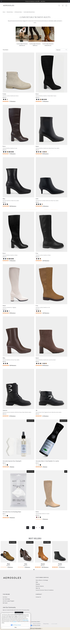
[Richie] (36, 517)
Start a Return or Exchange (42, 580)
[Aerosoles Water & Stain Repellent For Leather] (7, 465)
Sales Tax (38, 588)
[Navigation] (35, 1)
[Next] (68, 1)
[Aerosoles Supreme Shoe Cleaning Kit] (5, 465)
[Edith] (36, 204)
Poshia (60, 564)
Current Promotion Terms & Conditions (44, 590)
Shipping (38, 584)
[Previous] (1, 1)
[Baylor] (36, 151)
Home (4, 12)
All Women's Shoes (18, 12)
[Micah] (3, 311)
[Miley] (3, 204)
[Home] (8, 5)
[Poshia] (3, 99)
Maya (8, 564)
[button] (35, 628)
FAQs (37, 582)
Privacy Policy (46, 623)
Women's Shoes (10, 12)
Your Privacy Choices (36, 625)
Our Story (5, 597)
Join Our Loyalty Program (8, 601)
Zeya (25, 564)
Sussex (43, 564)
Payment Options (40, 586)
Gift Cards (5, 603)
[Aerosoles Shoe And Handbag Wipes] (3, 465)
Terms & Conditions (37, 623)
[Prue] (36, 258)
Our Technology (6, 599)
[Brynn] (36, 99)
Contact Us (38, 597)
